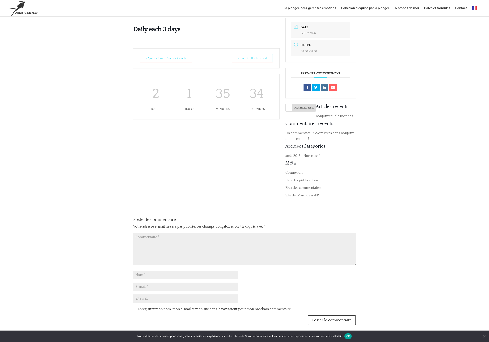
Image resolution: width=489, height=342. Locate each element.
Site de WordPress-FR (302, 195)
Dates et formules (437, 8)
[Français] (477, 11)
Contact (461, 8)
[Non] (484, 336)
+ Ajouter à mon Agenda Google (166, 58)
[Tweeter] (316, 87)
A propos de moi (407, 8)
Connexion (294, 173)
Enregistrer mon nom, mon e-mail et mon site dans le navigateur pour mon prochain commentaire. (214, 309)
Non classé (312, 156)
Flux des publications (301, 180)
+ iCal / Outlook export (252, 58)
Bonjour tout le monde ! (334, 116)
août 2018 (292, 156)
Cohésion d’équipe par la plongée (365, 8)
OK (348, 336)
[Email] (333, 87)
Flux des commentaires (303, 188)
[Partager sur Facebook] (307, 87)
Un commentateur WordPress (308, 133)
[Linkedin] (324, 87)
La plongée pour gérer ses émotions (310, 8)
